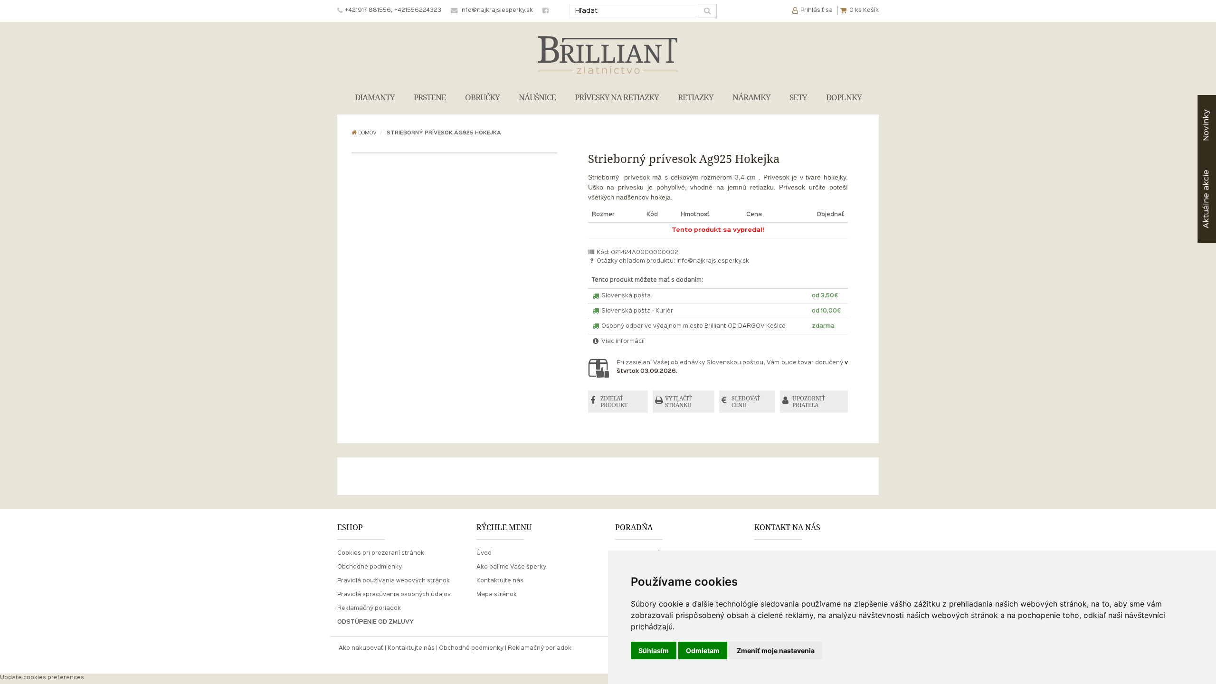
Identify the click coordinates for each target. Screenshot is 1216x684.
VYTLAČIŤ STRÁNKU (678, 401)
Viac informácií (622, 341)
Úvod (484, 553)
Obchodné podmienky (369, 567)
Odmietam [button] (703, 650)
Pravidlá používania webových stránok (393, 581)
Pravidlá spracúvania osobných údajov (394, 594)
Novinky (1206, 125)
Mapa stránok (496, 594)
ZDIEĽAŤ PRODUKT (613, 401)
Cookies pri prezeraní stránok (380, 553)
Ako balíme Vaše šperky (511, 567)
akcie (1206, 199)
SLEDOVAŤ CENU (746, 401)
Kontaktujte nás (499, 581)
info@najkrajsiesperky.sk (712, 261)
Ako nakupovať (361, 648)
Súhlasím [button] (653, 650)
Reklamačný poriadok (369, 608)
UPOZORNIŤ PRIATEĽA (808, 401)
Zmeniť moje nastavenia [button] (776, 650)
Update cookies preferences (42, 677)
